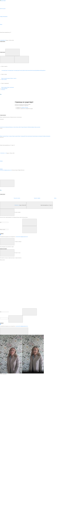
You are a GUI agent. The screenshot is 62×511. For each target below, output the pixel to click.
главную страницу (24, 107)
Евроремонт (43, 70)
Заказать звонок (2, 41)
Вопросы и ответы (12, 127)
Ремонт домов (4, 79)
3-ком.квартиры (16, 70)
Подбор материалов (46, 136)
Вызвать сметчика (3, 115)
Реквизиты (26, 127)
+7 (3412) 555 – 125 (3, 153)
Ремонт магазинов (10, 87)
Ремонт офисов (4, 87)
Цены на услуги (37, 127)
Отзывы (22, 127)
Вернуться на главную (3, 248)
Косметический (27, 70)
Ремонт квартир (3, 136)
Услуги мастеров (4, 88)
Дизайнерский (38, 70)
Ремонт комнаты (9, 136)
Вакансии (7, 127)
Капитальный (33, 70)
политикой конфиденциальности (22, 236)
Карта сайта (18, 127)
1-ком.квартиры (4, 70)
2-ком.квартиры (10, 70)
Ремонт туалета (13, 78)
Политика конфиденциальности (6, 170)
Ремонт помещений (21, 136)
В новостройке (22, 70)
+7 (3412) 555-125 (3, 40)
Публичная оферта (31, 127)
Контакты (3, 89)
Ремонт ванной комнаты (5, 78)
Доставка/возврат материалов (37, 136)
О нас (1, 127)
